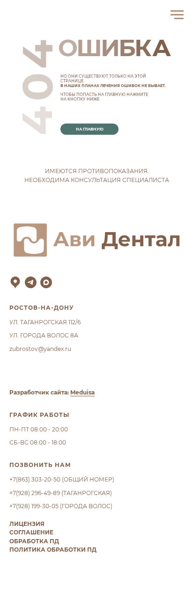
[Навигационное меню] (177, 15)
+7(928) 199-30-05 (34, 506)
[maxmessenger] (46, 282)
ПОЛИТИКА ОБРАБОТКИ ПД (52, 549)
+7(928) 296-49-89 (34, 492)
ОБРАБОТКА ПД (34, 541)
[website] (15, 282)
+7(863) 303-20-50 (34, 479)
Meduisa (82, 392)
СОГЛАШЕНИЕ (31, 532)
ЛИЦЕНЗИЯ (27, 523)
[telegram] (31, 282)
